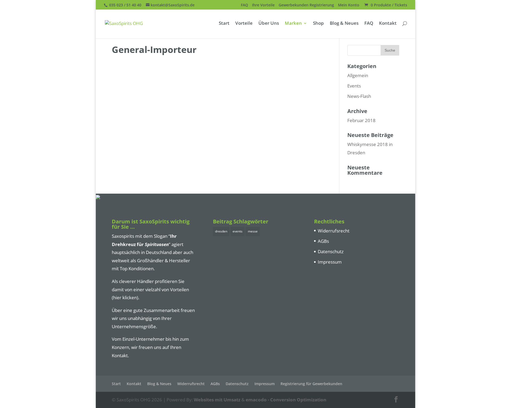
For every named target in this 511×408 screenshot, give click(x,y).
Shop (318, 23)
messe (253, 231)
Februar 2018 (361, 120)
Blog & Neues (344, 23)
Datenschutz (331, 251)
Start (224, 23)
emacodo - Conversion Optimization (286, 400)
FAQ (244, 5)
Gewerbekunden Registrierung (306, 5)
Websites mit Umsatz (217, 400)
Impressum (330, 262)
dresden (221, 231)
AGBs (323, 241)
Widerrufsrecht (333, 231)
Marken (293, 23)
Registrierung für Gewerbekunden (311, 383)
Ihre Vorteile (263, 5)
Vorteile (244, 23)
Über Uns (268, 23)
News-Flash (359, 96)
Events (354, 86)
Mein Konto (348, 5)
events (237, 231)
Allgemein (357, 75)
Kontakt (388, 23)
